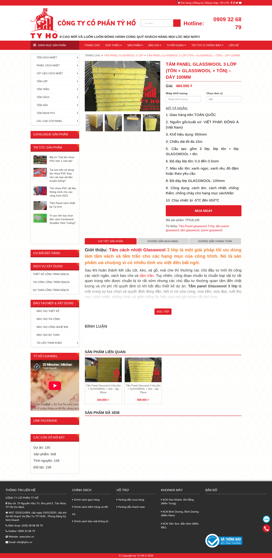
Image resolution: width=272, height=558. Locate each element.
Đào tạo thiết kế (48, 311)
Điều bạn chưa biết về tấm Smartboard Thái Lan (62, 190)
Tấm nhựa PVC (46, 113)
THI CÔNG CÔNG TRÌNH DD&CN (51, 282)
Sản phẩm (134, 45)
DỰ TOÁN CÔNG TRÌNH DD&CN (51, 290)
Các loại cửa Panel (49, 121)
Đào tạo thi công (48, 319)
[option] (122, 86)
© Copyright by (127, 555)
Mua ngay (203, 211)
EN (227, 2)
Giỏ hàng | (185, 2)
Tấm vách (43, 97)
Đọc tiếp (163, 311)
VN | (222, 2)
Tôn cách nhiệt (47, 57)
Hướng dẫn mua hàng (130, 499)
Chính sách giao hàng (86, 499)
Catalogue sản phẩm (50, 134)
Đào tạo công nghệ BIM (52, 327)
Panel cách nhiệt (48, 65)
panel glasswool (211, 230)
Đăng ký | (199, 2)
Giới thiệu (112, 45)
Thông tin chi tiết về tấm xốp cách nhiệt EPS (61, 218)
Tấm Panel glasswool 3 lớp (196, 226)
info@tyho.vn (24, 542)
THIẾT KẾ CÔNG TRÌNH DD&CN (51, 274)
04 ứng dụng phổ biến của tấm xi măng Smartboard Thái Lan (62, 175)
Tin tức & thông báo (207, 45)
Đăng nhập (211, 2)
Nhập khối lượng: (177, 93)
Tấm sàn (42, 105)
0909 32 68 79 (227, 23)
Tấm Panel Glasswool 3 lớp (123, 55)
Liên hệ (234, 45)
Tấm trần (43, 89)
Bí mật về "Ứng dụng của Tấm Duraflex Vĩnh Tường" (62, 161)
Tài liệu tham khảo (49, 343)
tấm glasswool (190, 230)
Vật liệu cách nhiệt (50, 73)
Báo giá (154, 45)
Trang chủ (92, 45)
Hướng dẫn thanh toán (131, 506)
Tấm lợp (42, 81)
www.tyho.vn (26, 536)
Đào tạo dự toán (48, 335)
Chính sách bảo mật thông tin (90, 521)
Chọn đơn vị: (214, 93)
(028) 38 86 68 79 (32, 525)
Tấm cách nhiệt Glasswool (137, 249)
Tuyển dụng (175, 45)
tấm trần (147, 276)
